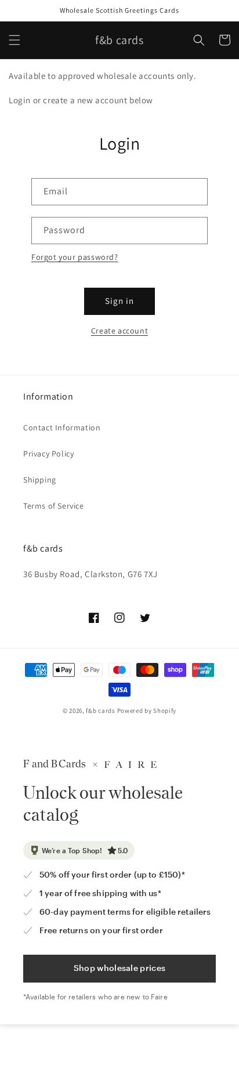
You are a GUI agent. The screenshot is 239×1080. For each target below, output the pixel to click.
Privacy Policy (48, 453)
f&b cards (100, 710)
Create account (119, 330)
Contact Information (61, 427)
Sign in (119, 300)
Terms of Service (53, 506)
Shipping (39, 479)
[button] (14, 40)
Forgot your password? (74, 257)
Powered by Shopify (147, 710)
